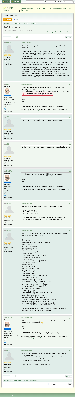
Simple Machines (15, 395)
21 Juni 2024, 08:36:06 (26, 42)
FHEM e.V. (24, 10)
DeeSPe (9, 84)
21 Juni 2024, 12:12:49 (26, 317)
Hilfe (45, 395)
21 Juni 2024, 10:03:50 (26, 144)
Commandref (55, 8)
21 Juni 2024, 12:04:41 (26, 230)
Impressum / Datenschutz (30, 8)
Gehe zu (45, 384)
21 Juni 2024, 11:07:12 (26, 171)
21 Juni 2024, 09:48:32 (26, 117)
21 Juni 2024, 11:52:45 (26, 203)
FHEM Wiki (67, 8)
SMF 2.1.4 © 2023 (5, 395)
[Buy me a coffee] (5, 109)
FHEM (45, 8)
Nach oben (6, 376)
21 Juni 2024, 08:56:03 (26, 84)
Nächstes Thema (65, 32)
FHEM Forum (8, 9)
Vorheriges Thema (53, 32)
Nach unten (6, 37)
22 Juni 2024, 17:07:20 (26, 350)
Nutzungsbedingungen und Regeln (56, 395)
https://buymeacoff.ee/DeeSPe (36, 111)
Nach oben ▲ (70, 395)
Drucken (68, 37)
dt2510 (8, 43)
